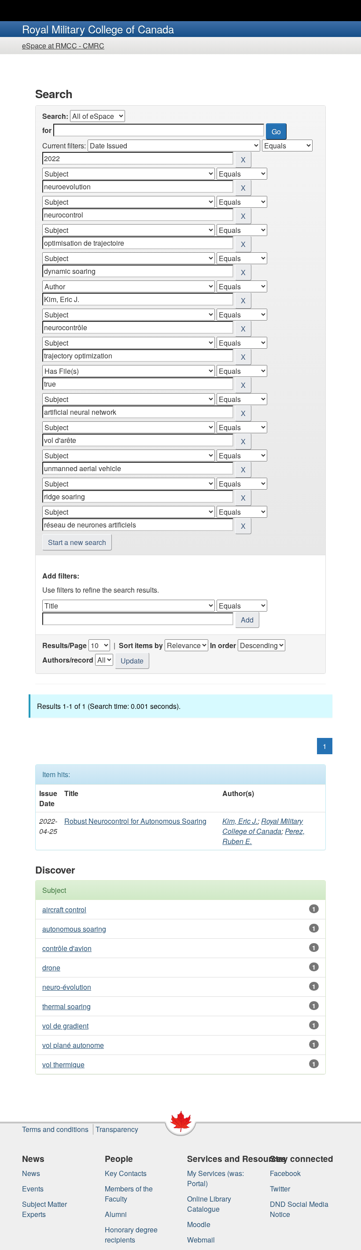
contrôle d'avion (67, 948)
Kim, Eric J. (240, 821)
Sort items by (141, 645)
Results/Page (64, 645)
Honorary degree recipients (131, 1234)
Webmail (201, 1240)
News (31, 1173)
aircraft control (64, 909)
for (47, 130)
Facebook (285, 1173)
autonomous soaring (74, 929)
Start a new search (77, 542)
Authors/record (67, 660)
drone (51, 967)
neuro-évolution (66, 987)
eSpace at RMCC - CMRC (63, 46)
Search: (55, 116)
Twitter (280, 1189)
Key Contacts (126, 1173)
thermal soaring (66, 1006)
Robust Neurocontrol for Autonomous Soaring (135, 821)
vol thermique (63, 1064)
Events (33, 1189)
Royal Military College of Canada (262, 826)
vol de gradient (65, 1026)
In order (223, 645)
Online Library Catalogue (209, 1204)
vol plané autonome (73, 1045)
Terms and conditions (55, 1129)
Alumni (116, 1214)
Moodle (198, 1224)
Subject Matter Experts (44, 1209)
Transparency (117, 1129)
